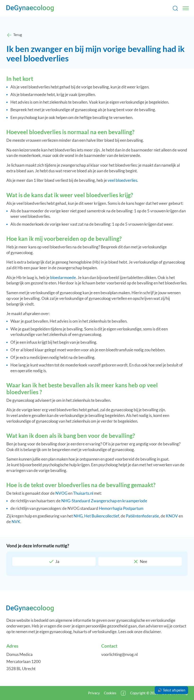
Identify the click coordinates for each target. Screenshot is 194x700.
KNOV (172, 515)
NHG (78, 515)
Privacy (94, 693)
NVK (16, 521)
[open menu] (185, 8)
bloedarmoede (63, 277)
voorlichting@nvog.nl (119, 654)
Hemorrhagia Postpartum (121, 508)
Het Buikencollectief (101, 515)
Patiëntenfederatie (142, 515)
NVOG (61, 493)
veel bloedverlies (122, 180)
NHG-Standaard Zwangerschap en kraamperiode (104, 500)
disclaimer (152, 631)
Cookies (110, 693)
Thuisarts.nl (83, 493)
